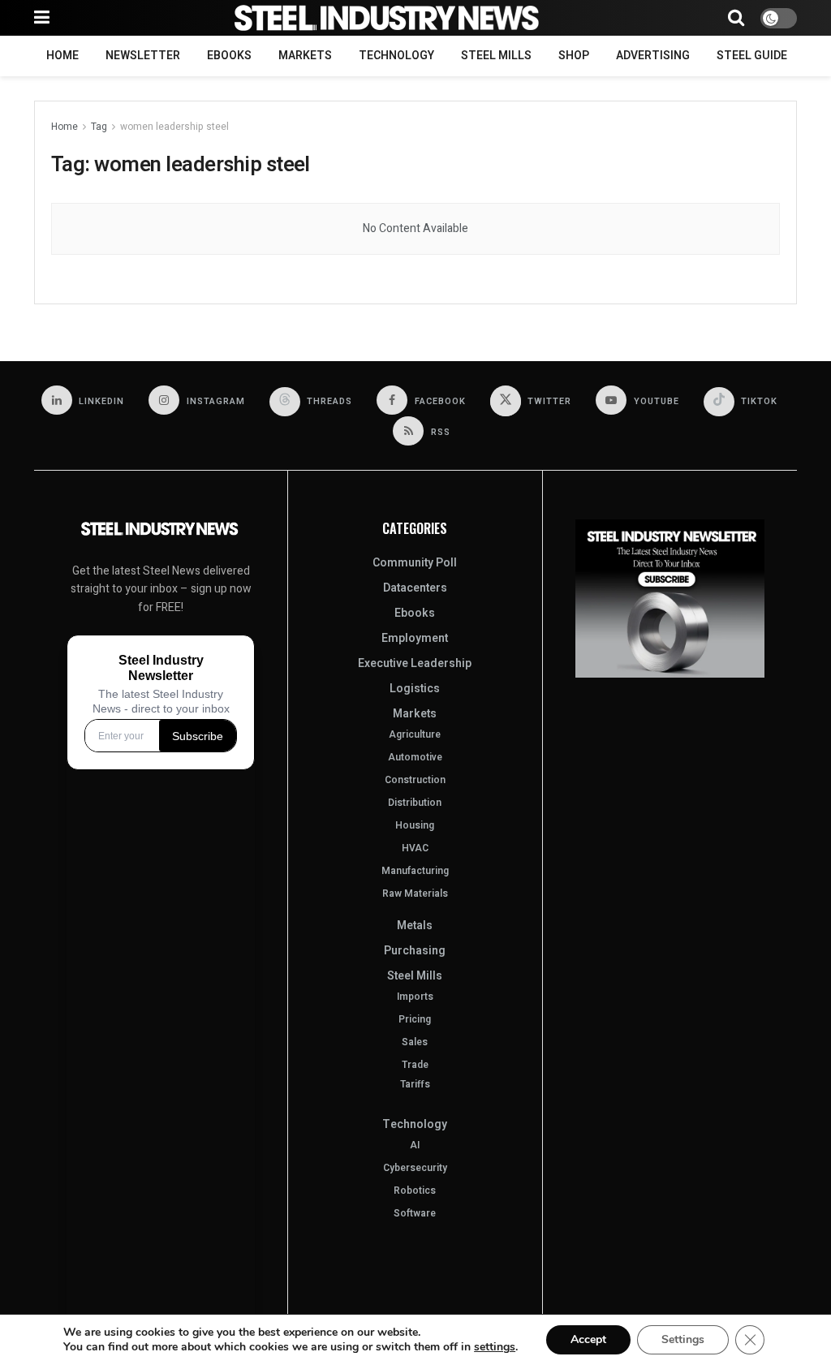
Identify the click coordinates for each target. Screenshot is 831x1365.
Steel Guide (752, 55)
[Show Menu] (42, 18)
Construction (415, 780)
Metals (415, 925)
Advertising (653, 55)
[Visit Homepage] (388, 18)
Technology (396, 55)
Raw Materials (415, 893)
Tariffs (415, 1084)
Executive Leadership (414, 663)
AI (415, 1145)
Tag (99, 126)
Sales (415, 1042)
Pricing (414, 1019)
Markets (305, 55)
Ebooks (229, 55)
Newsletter (142, 55)
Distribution (414, 802)
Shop (573, 55)
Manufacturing (415, 870)
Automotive (415, 757)
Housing (414, 825)
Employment (414, 638)
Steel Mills (496, 55)
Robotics (415, 1190)
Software (415, 1213)
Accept (588, 1339)
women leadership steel (174, 126)
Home (62, 55)
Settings (682, 1339)
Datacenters (415, 587)
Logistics (415, 688)
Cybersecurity (415, 1167)
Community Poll (414, 562)
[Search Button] (736, 18)
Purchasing (415, 950)
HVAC (415, 848)
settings (494, 1347)
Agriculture (415, 734)
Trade (415, 1064)
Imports (415, 996)
